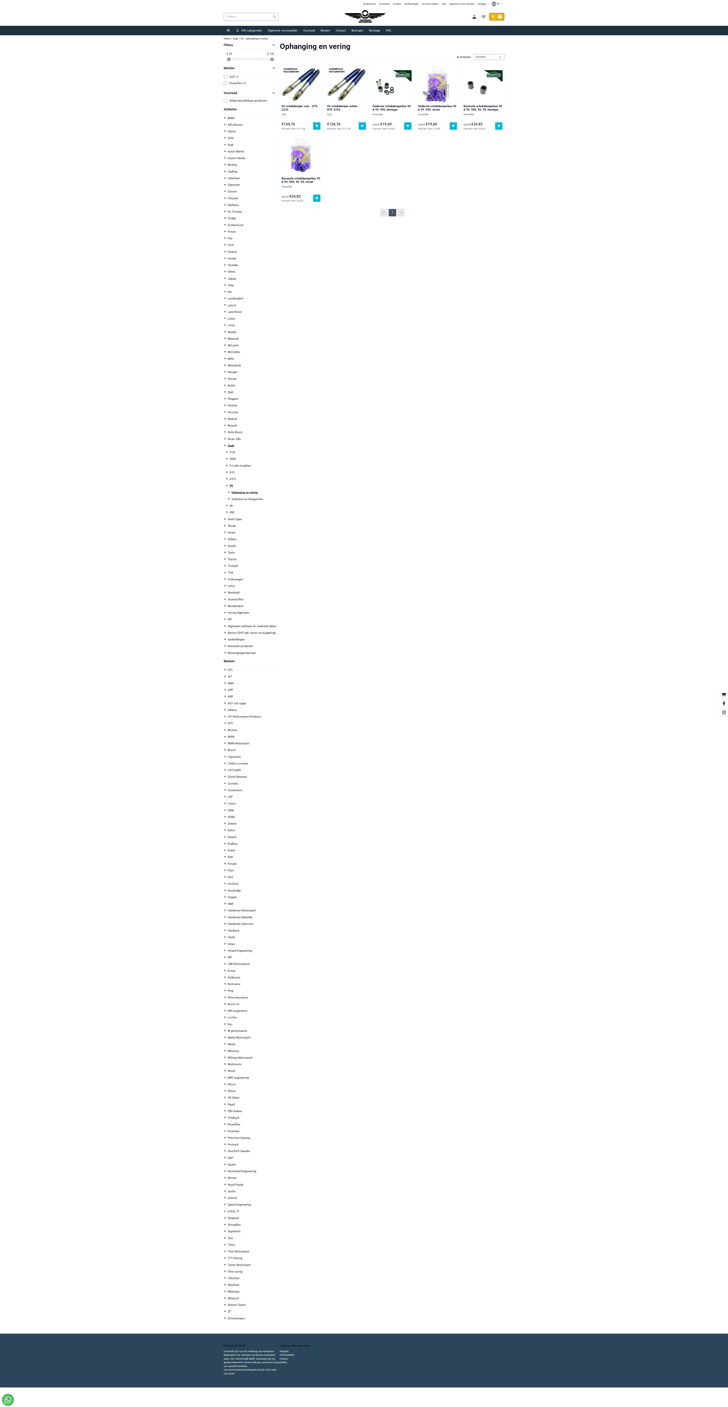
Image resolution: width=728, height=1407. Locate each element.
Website (284, 1351)
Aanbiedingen (411, 3)
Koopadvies (369, 3)
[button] (497, 4)
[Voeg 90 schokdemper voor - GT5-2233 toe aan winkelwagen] (317, 126)
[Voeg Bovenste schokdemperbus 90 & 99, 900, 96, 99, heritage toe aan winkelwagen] (499, 126)
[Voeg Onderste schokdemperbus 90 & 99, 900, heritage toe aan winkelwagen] (408, 126)
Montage (374, 30)
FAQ (444, 3)
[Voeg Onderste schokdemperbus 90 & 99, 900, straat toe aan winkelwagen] (453, 126)
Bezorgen (357, 30)
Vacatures (384, 3)
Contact (397, 3)
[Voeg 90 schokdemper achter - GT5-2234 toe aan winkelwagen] (362, 126)
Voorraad (309, 30)
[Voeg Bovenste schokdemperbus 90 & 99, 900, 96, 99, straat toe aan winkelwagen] (317, 198)
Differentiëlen (287, 1355)
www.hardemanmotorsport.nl (243, 1369)
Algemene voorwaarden (461, 3)
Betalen (325, 30)
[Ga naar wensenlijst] (484, 17)
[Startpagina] (228, 30)
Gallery (283, 1362)
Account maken (430, 3)
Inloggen (482, 3)
